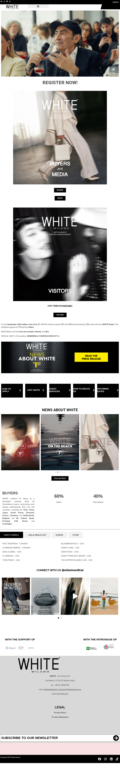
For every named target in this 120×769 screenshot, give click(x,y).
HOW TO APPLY (6, 390)
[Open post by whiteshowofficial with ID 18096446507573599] (45, 596)
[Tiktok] (9, 1)
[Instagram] (4, 1)
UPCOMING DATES (103, 390)
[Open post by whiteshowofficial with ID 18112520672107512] (16, 596)
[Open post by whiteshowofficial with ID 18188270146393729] (75, 596)
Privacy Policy (60, 712)
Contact (115, 2)
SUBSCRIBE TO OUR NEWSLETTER (29, 738)
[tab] (11, 535)
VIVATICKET (67, 306)
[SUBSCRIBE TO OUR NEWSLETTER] (116, 738)
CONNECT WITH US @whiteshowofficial (60, 570)
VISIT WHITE (33, 390)
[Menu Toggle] (81, 7)
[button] (38, 6)
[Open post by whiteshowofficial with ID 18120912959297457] (104, 596)
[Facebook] (1, 1)
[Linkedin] (7, 1)
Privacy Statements (60, 717)
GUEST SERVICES (54, 390)
